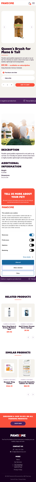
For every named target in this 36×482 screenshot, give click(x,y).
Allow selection (18, 267)
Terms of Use (18, 467)
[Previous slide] (28, 337)
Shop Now (18, 423)
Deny (18, 273)
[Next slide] (33, 337)
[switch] (31, 240)
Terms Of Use (14, 479)
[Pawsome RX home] (7, 3)
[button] (4, 27)
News (18, 459)
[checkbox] (18, 72)
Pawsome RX (18, 466)
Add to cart (25, 85)
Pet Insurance (18, 464)
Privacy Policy (18, 469)
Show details (27, 257)
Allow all (18, 262)
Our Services (18, 462)
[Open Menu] (33, 3)
